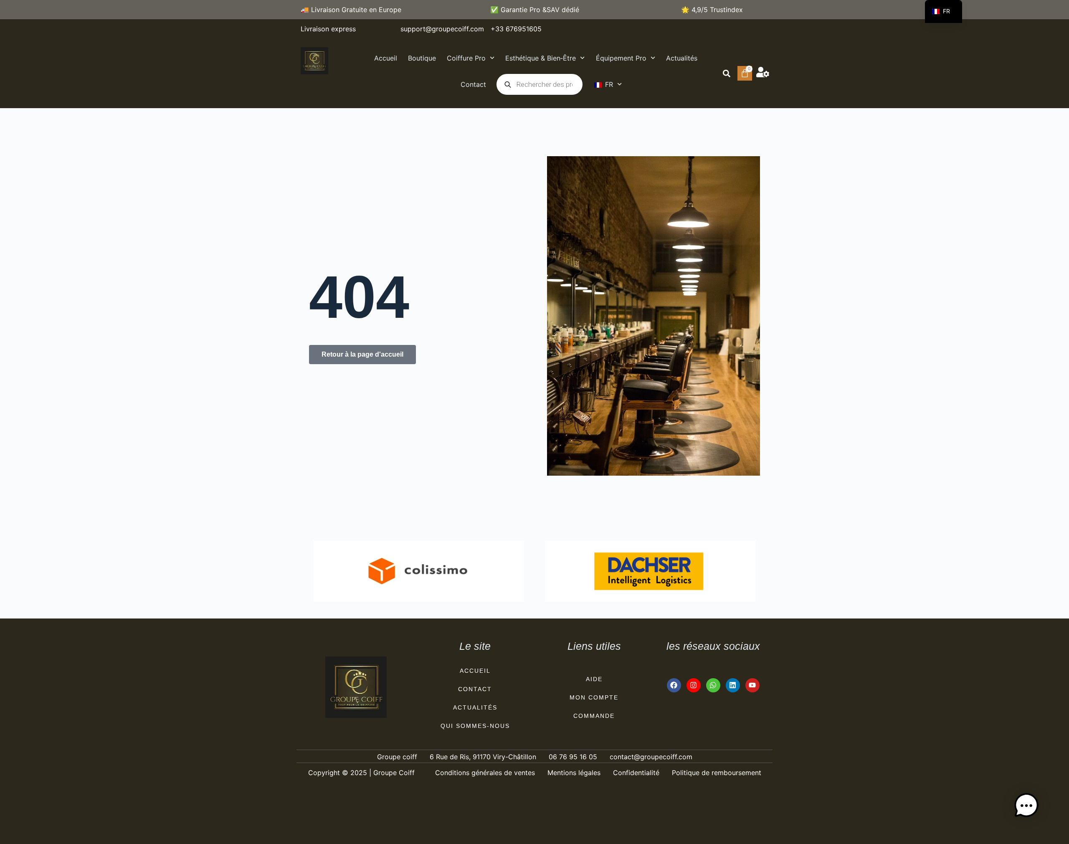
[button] (726, 73)
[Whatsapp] (713, 685)
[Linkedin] (733, 685)
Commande (594, 715)
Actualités (681, 58)
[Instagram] (693, 685)
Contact (473, 84)
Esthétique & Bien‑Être (540, 58)
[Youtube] (752, 685)
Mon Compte (594, 697)
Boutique (422, 58)
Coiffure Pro (466, 58)
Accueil (385, 58)
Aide (594, 679)
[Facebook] (674, 685)
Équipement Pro (621, 58)
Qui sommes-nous (475, 725)
